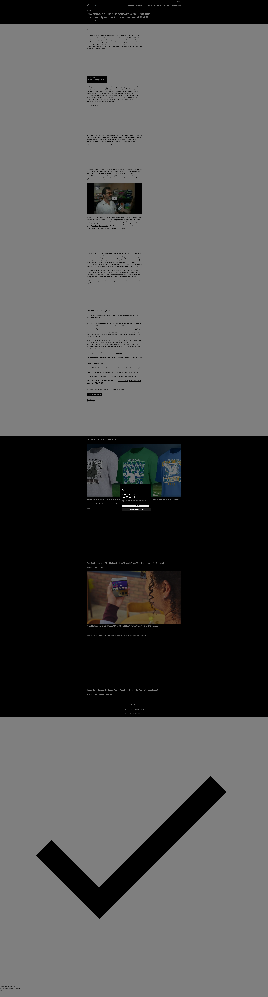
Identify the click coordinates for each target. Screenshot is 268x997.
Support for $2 (135, 505)
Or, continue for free (135, 513)
